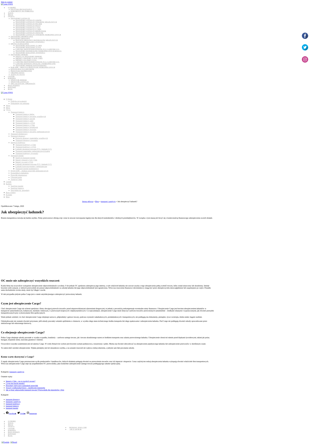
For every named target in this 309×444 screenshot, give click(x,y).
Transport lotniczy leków (28, 20)
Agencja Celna (18, 74)
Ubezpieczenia (17, 73)
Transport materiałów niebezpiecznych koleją (38, 51)
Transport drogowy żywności (30, 42)
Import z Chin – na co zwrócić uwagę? (20, 381)
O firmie (12, 7)
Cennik (11, 76)
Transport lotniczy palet (28, 26)
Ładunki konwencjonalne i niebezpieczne (35, 64)
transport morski (12, 408)
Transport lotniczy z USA (27, 27)
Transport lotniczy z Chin (28, 29)
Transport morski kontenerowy (31, 65)
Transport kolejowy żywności (30, 53)
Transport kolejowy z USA (28, 47)
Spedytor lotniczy (20, 82)
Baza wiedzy (14, 85)
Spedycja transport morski (28, 56)
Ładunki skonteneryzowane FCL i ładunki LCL (37, 49)
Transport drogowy (20, 38)
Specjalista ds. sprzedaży (23, 84)
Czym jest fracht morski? (15, 383)
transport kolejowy (13, 404)
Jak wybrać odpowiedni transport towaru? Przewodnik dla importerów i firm (35, 390)
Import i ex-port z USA (26, 60)
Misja (10, 15)
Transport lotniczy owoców (29, 33)
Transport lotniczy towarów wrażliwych (36, 22)
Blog (10, 89)
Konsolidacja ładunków (22, 69)
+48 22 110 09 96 (75, 429)
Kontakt (12, 87)
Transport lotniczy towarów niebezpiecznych (38, 35)
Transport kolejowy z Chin (28, 46)
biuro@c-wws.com (78, 427)
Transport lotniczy (20, 18)
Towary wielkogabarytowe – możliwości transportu (25, 388)
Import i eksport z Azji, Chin (29, 58)
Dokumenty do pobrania (22, 11)
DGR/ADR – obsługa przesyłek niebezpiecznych (33, 67)
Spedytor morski (19, 80)
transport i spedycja (108, 202)
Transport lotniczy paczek (28, 24)
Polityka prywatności (21, 9)
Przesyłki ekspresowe (21, 71)
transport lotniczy (12, 406)
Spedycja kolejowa (20, 44)
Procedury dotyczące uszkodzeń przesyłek (22, 386)
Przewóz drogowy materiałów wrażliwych (36, 40)
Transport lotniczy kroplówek (30, 31)
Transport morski (19, 55)
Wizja (10, 13)
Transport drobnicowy (22, 36)
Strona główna (87, 202)
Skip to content (6, 2)
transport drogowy (13, 399)
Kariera (12, 78)
